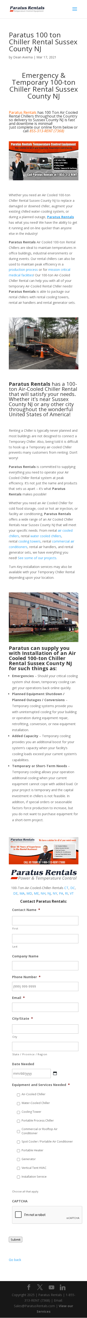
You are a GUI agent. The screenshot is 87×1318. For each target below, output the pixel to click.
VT (72, 893)
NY (55, 893)
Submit (15, 1239)
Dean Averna (23, 57)
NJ (49, 893)
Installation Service (34, 1177)
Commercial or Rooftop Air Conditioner (40, 1131)
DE (15, 893)
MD (29, 893)
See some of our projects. (37, 558)
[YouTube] (51, 1287)
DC (72, 888)
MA (22, 893)
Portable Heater (32, 1150)
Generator (29, 1159)
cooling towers (29, 541)
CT (66, 888)
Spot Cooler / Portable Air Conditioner (47, 1141)
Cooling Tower (31, 1112)
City (15, 1036)
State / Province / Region (30, 1054)
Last (15, 946)
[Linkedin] (62, 1287)
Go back (15, 1260)
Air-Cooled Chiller (33, 1094)
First (15, 928)
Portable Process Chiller (38, 1120)
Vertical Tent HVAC (34, 1168)
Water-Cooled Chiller (36, 1103)
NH (43, 893)
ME (36, 893)
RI (66, 893)
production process (23, 269)
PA (61, 893)
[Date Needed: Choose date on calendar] (55, 1073)
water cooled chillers (45, 536)
